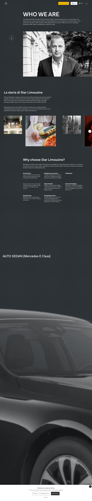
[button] (89, 131)
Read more (46, 497)
